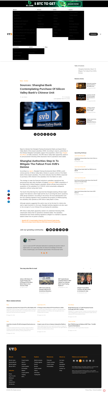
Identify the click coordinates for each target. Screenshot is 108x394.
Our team (61, 360)
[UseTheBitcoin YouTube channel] (80, 360)
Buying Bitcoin (17, 18)
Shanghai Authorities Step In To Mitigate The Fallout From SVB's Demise (87, 71)
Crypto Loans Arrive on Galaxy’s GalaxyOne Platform (91, 121)
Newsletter (62, 364)
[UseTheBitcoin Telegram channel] (77, 360)
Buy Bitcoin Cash (18, 27)
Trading (55, 32)
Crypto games (25, 372)
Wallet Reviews (73, 29)
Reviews (71, 21)
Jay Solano (24, 97)
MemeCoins (41, 24)
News (39, 12)
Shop (46, 47)
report (31, 171)
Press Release (33, 49)
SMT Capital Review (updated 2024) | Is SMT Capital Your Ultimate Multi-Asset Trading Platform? (64, 282)
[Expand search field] (100, 34)
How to (55, 15)
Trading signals (38, 362)
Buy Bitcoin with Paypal (20, 24)
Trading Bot (37, 374)
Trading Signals (73, 15)
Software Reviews (74, 32)
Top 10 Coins (41, 15)
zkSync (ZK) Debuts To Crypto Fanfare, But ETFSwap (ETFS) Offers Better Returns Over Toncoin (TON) (26, 282)
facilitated (51, 182)
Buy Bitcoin (17, 15)
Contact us (62, 368)
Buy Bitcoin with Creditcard (21, 21)
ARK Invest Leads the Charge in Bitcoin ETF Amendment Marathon (45, 289)
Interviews (72, 38)
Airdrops (56, 18)
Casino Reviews (73, 27)
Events (71, 18)
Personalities (50, 366)
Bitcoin (15, 9)
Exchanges (56, 24)
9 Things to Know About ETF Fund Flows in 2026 (91, 109)
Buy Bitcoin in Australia (20, 38)
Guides (54, 9)
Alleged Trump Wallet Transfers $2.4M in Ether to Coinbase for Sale (84, 289)
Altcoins (39, 9)
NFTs (55, 35)
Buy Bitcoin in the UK (19, 35)
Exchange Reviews (74, 24)
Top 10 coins (12, 376)
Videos (71, 35)
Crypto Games (57, 29)
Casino (55, 21)
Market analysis (38, 360)
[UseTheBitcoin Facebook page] (73, 360)
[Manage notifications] (104, 390)
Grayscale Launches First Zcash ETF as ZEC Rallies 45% (91, 85)
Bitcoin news (12, 360)
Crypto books (50, 364)
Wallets (55, 27)
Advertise (32, 52)
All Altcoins (40, 27)
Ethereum (40, 18)
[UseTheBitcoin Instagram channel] (86, 360)
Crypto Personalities (19, 58)
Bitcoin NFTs (17, 44)
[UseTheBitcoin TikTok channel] (93, 360)
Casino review (37, 368)
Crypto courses (51, 362)
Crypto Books (17, 55)
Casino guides (25, 366)
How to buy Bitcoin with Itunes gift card (24, 29)
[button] (35, 9)
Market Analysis (73, 12)
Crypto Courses (18, 52)
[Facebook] (46, 253)
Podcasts (16, 49)
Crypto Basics (57, 12)
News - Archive (24, 80)
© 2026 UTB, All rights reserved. (14, 390)
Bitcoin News (17, 12)
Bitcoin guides (12, 364)
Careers (61, 362)
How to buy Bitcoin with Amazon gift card (24, 32)
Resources (16, 47)
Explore (71, 9)
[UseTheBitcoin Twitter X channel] (83, 360)
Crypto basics (25, 360)
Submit (31, 47)
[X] (41, 253)
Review (36, 366)
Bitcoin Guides (17, 41)
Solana (39, 21)
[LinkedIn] (44, 253)
